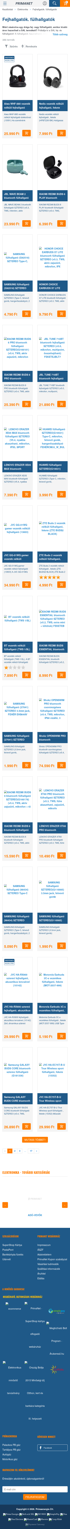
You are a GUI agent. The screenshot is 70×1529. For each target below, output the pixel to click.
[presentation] (5, 1205)
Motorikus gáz (10, 1459)
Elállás (40, 1278)
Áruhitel (41, 1273)
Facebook (47, 1447)
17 (31, 1150)
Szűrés (14, 46)
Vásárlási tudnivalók (48, 1264)
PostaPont (7, 1249)
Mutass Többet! (35, 1139)
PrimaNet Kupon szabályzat (52, 1259)
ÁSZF (40, 1249)
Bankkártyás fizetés (12, 1254)
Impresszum (44, 1245)
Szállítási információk (48, 1268)
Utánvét (6, 1259)
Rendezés (31, 46)
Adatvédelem (44, 1254)
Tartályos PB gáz (11, 1449)
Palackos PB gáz (11, 1445)
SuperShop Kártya (12, 1245)
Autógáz (6, 1454)
